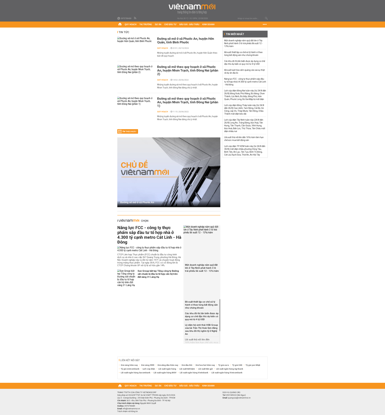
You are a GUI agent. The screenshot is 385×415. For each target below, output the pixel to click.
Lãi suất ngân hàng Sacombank (135, 372)
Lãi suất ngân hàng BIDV (165, 372)
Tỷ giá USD (237, 365)
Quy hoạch (130, 24)
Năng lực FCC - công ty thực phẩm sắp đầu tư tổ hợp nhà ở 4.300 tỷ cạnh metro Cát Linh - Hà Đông (149, 235)
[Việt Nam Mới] (192, 9)
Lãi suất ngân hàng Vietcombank (226, 372)
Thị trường (145, 24)
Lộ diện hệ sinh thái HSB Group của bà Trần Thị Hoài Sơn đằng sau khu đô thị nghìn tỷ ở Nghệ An (201, 329)
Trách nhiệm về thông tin (127, 411)
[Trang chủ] (120, 25)
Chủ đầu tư (170, 24)
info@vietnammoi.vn (131, 409)
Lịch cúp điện (149, 369)
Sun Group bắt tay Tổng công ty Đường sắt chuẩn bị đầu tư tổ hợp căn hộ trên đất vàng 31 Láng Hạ (158, 274)
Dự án (158, 24)
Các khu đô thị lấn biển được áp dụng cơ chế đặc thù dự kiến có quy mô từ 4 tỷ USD (202, 316)
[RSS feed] (135, 18)
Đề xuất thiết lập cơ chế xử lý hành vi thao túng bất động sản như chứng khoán (201, 304)
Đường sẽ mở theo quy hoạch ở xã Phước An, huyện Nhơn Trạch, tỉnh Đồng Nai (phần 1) (187, 102)
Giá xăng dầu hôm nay (167, 365)
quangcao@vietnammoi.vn (239, 398)
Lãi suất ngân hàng (167, 369)
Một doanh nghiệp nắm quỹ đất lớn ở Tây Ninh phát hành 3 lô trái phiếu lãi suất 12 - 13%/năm (202, 268)
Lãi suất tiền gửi (205, 369)
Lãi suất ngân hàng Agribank (229, 369)
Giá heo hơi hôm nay (205, 365)
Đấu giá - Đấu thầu (189, 24)
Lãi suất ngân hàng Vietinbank (194, 372)
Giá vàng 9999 (147, 365)
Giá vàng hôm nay (129, 365)
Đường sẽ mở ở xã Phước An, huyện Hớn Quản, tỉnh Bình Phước (185, 40)
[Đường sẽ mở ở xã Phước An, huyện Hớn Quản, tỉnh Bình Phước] (135, 40)
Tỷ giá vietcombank (130, 369)
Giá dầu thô (187, 365)
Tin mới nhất (235, 34)
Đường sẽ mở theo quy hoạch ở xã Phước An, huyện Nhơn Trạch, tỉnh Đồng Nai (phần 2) (187, 70)
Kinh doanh (208, 24)
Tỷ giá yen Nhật (253, 365)
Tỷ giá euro (223, 365)
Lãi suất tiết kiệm (187, 369)
